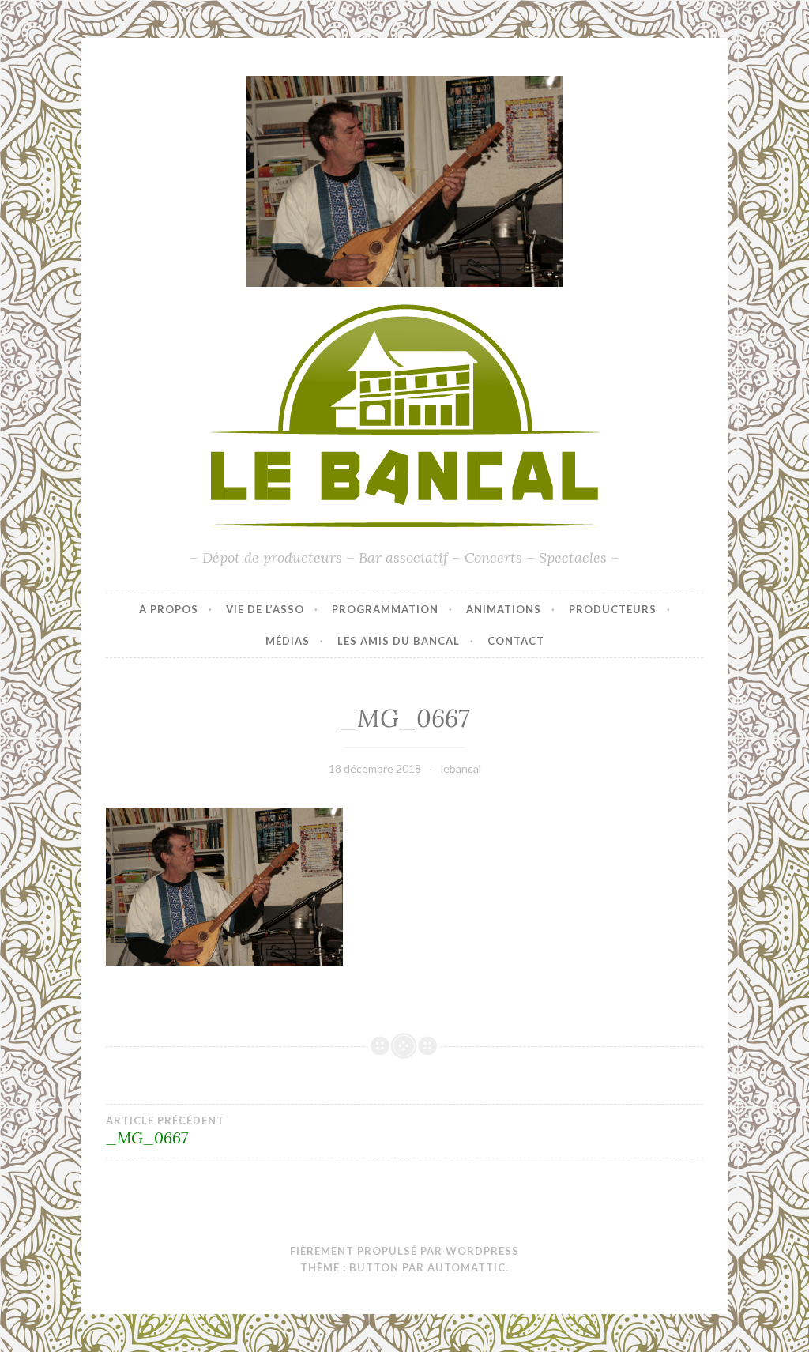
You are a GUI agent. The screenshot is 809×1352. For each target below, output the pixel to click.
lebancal (461, 768)
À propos (168, 609)
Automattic (466, 1267)
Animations (503, 609)
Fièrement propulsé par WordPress (404, 1251)
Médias (287, 641)
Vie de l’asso (265, 609)
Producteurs (613, 609)
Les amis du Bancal (398, 641)
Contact (515, 641)
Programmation (385, 609)
